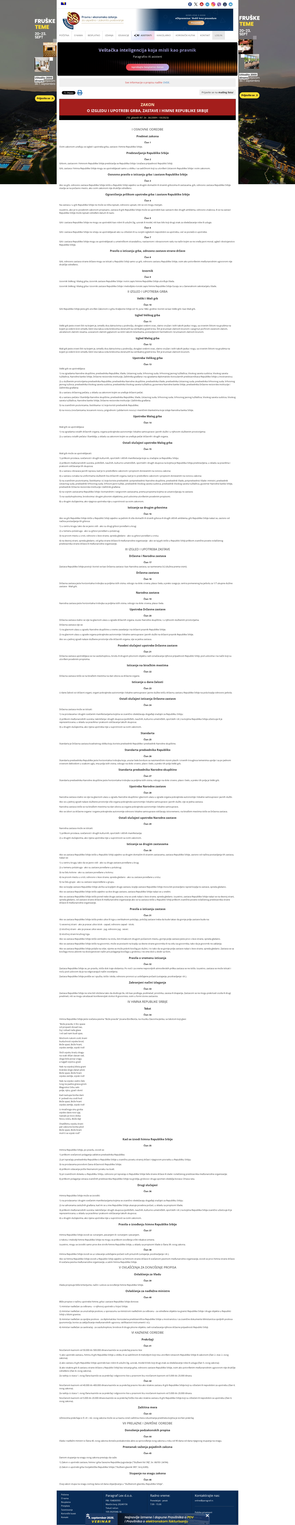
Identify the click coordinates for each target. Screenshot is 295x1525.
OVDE (166, 82)
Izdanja (109, 35)
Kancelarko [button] (164, 35)
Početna (64, 35)
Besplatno (94, 35)
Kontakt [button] (205, 35)
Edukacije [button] (123, 35)
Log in (218, 35)
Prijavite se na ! (218, 92)
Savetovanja (67, 1509)
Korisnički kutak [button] (185, 35)
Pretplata (65, 1505)
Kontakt (64, 1517)
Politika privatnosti (203, 1512)
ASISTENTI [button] (146, 35)
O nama (78, 35)
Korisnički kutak (68, 1513)
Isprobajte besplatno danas (147, 67)
